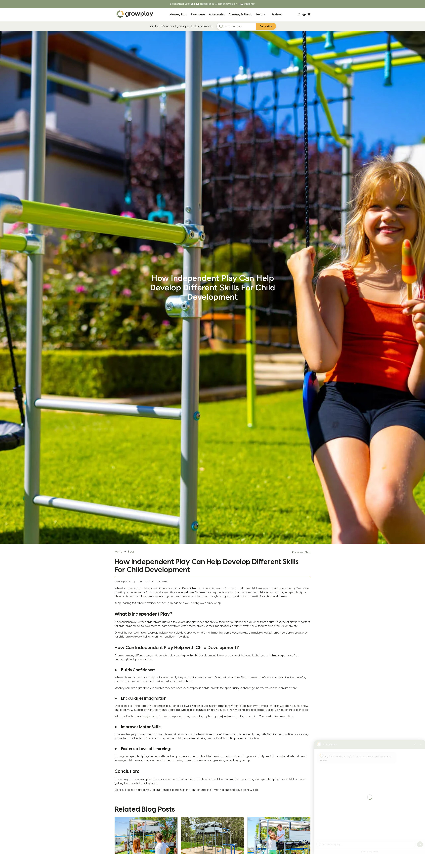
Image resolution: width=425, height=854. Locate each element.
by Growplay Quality (125, 581)
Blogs (131, 551)
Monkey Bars (178, 14)
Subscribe (266, 26)
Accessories (217, 14)
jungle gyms (150, 716)
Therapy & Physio (240, 14)
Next (307, 552)
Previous (297, 552)
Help (259, 14)
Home (118, 551)
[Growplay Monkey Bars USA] (135, 14)
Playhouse (198, 14)
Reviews (276, 14)
